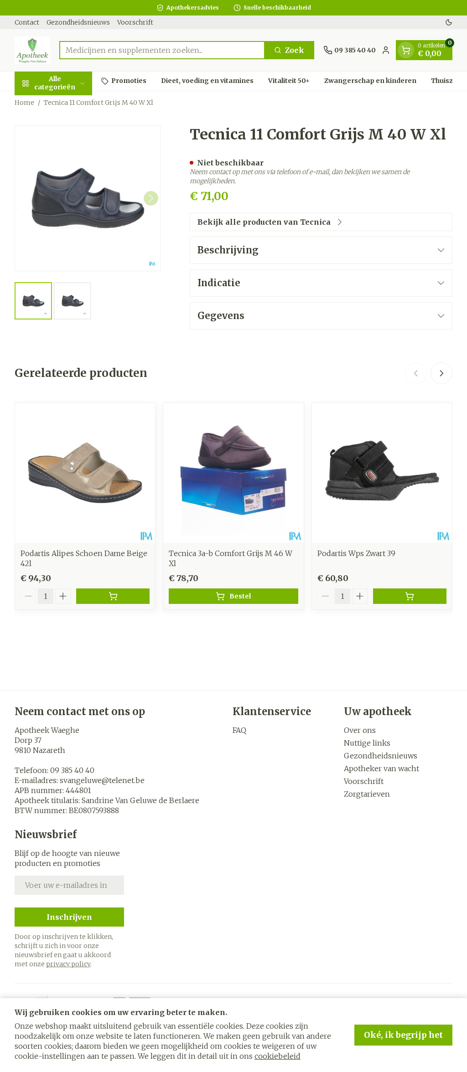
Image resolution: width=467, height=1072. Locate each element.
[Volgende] (151, 198)
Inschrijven (69, 917)
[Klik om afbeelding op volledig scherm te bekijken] (87, 198)
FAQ (239, 730)
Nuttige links (367, 742)
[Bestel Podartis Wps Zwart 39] (409, 596)
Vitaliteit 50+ (289, 81)
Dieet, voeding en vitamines (207, 81)
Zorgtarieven (367, 794)
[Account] (385, 50)
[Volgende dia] (441, 373)
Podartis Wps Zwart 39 (356, 553)
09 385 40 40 (72, 770)
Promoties (128, 81)
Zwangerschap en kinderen (370, 81)
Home (24, 102)
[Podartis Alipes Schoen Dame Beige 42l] (85, 473)
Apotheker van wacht (381, 768)
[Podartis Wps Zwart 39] (382, 473)
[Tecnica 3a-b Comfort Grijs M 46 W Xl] (233, 473)
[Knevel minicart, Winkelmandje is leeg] (406, 50)
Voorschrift (135, 22)
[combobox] (162, 50)
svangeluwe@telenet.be (102, 780)
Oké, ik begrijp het (403, 1035)
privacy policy (68, 964)
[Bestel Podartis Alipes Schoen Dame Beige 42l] (113, 596)
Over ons (360, 730)
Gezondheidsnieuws (78, 22)
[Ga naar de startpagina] (32, 50)
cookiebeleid (277, 1056)
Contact (27, 22)
